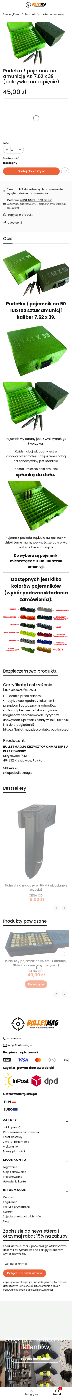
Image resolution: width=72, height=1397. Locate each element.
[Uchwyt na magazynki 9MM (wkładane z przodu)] (36, 840)
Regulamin (10, 1202)
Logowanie (10, 1167)
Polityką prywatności (41, 1289)
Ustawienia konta (14, 1181)
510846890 (11, 768)
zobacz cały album (36, 1358)
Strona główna (12, 14)
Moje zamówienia (14, 1172)
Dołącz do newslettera (24, 1273)
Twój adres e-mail (15, 1264)
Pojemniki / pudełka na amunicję (44, 14)
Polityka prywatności (16, 1207)
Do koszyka (36, 984)
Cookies (8, 1197)
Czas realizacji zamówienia (21, 1132)
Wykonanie (10, 1146)
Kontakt (8, 1212)
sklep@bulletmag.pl (18, 773)
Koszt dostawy (12, 1137)
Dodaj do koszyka (31, 171)
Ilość (6, 143)
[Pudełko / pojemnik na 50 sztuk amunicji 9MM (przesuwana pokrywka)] (36, 943)
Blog (6, 1221)
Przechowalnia (12, 1177)
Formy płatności (14, 1151)
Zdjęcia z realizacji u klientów (22, 1216)
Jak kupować (11, 1127)
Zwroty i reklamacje (16, 1142)
